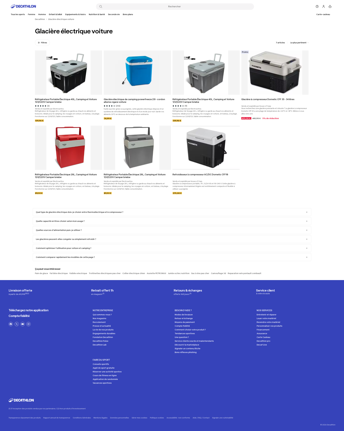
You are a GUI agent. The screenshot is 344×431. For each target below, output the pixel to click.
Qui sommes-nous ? (102, 314)
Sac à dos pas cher (200, 273)
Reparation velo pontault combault (244, 273)
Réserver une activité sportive (107, 371)
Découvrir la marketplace (187, 345)
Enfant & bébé (55, 14)
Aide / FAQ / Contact (201, 418)
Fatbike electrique (78, 273)
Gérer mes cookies (139, 418)
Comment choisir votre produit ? (190, 329)
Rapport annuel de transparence (56, 418)
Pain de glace (41, 273)
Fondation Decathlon (103, 337)
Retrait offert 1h (102, 292)
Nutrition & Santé (97, 14)
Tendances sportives (185, 333)
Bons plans (128, 14)
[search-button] (100, 7)
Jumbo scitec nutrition (178, 273)
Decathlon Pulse (100, 341)
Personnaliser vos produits (269, 326)
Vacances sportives (102, 383)
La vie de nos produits (103, 329)
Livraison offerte (20, 292)
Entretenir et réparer (266, 314)
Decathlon (40, 19)
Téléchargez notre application (28, 310)
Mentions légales (101, 418)
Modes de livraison (184, 314)
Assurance (262, 333)
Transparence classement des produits (25, 418)
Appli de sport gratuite (103, 368)
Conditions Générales (82, 418)
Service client (265, 292)
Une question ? (182, 337)
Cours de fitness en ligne (105, 375)
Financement (263, 329)
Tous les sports (18, 14)
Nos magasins (99, 318)
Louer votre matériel (266, 318)
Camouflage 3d (218, 273)
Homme (42, 14)
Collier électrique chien (133, 273)
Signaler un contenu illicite (187, 348)
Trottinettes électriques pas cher (105, 273)
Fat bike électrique (59, 273)
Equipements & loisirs (75, 14)
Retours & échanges (188, 292)
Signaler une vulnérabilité (222, 418)
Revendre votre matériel (268, 322)
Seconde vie (114, 14)
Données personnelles (119, 418)
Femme (31, 14)
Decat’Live (262, 345)
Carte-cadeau (323, 14)
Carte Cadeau (263, 337)
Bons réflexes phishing (186, 352)
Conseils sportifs (101, 364)
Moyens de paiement (185, 322)
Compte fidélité (19, 316)
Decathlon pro (263, 341)
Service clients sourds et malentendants (194, 341)
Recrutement (99, 322)
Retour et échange (184, 318)
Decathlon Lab (99, 345)
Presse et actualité (102, 326)
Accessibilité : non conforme (178, 418)
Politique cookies (157, 418)
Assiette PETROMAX (156, 273)
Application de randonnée (105, 379)
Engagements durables (104, 333)
